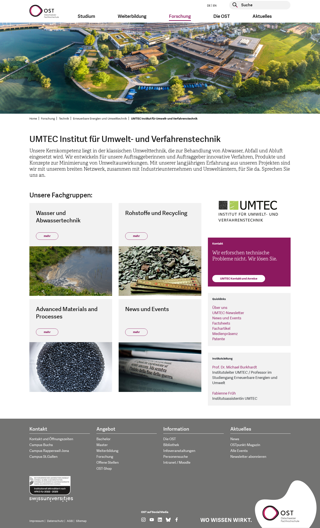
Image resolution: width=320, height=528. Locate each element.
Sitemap (81, 521)
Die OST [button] (221, 16)
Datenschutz (55, 521)
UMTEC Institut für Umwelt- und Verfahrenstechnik (164, 119)
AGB (70, 521)
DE (209, 6)
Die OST (169, 439)
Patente (218, 338)
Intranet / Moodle (176, 462)
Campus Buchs (41, 445)
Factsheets (221, 323)
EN (215, 6)
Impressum (36, 521)
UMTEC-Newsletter (228, 312)
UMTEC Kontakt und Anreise (238, 279)
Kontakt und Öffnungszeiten (51, 439)
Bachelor (103, 439)
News (234, 439)
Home (33, 119)
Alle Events (239, 450)
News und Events (226, 318)
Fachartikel (221, 328)
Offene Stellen (107, 462)
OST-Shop (104, 468)
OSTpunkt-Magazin (245, 445)
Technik (64, 119)
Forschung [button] (180, 16)
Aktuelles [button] (262, 16)
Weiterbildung (107, 450)
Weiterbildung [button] (132, 16)
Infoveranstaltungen (179, 450)
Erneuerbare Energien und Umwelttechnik (100, 119)
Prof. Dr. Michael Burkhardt (234, 367)
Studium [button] (86, 16)
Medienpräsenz (225, 333)
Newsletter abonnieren (248, 456)
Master (102, 445)
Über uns (219, 307)
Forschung (48, 119)
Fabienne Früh (224, 393)
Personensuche (175, 456)
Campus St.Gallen (43, 456)
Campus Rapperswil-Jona (49, 450)
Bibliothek (171, 445)
